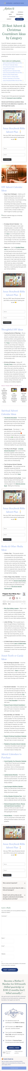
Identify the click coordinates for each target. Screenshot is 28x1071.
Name (3, 938)
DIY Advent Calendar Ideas (10, 65)
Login (12, 12)
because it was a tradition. (14, 98)
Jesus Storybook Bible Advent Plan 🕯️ (13, 63)
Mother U (8, 9)
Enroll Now (14, 1048)
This (23, 694)
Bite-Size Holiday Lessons (11, 608)
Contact (9, 19)
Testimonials (19, 14)
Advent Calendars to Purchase (11, 78)
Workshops (12, 16)
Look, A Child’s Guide (20, 643)
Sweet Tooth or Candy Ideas (10, 76)
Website (3, 954)
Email (3, 946)
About (10, 14)
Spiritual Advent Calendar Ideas (11, 70)
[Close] (26, 1058)
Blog (21, 16)
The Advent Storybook (10, 417)
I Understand (14, 1068)
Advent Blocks (8, 815)
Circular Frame (8, 364)
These (8, 343)
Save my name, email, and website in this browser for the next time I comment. (13, 964)
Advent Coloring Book (20, 580)
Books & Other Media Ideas (10, 74)
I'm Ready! (7, 159)
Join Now (19, 19)
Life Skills (20, 12)
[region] (14, 1064)
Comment (4, 916)
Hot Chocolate (13, 700)
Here (7, 233)
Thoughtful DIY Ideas (8, 69)
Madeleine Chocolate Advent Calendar (15, 744)
